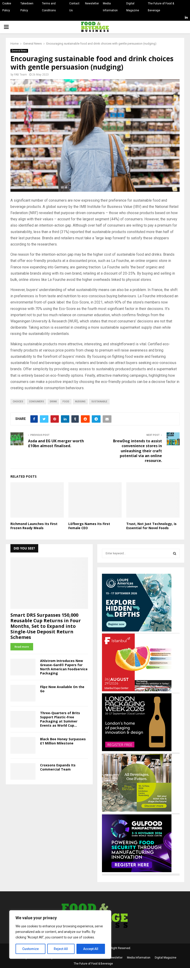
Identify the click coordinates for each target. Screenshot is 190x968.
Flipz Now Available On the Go (62, 689)
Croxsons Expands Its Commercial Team (58, 767)
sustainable (99, 401)
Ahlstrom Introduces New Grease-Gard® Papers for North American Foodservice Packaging (64, 666)
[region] (60, 934)
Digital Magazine (132, 7)
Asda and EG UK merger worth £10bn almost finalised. (56, 443)
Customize (30, 949)
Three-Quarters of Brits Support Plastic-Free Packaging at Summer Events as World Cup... (60, 719)
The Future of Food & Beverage (161, 7)
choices (18, 401)
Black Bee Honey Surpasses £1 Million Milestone (63, 741)
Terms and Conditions (49, 7)
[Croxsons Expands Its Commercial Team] (22, 771)
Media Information (110, 7)
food (66, 401)
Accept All (90, 949)
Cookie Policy (6, 7)
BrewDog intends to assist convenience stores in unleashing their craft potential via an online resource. (137, 450)
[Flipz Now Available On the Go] (22, 693)
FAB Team (20, 74)
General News (19, 50)
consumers (36, 401)
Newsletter (92, 3)
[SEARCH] (175, 553)
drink (53, 401)
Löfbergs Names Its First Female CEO (89, 526)
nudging (80, 401)
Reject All (61, 949)
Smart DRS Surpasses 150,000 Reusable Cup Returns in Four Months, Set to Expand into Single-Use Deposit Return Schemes (45, 626)
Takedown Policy (26, 7)
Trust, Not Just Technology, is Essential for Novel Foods (151, 526)
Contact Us (74, 7)
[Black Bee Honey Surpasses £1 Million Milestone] (22, 745)
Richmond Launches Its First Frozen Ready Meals (33, 526)
